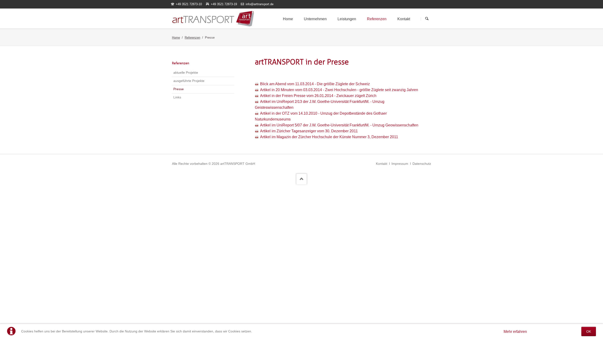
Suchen (427, 19)
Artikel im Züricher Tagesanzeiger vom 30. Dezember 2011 (309, 131)
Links (177, 97)
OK (588, 331)
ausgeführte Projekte (188, 81)
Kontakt (381, 163)
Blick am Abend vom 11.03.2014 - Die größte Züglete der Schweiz (315, 84)
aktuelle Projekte (185, 72)
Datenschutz (421, 163)
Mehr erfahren (515, 332)
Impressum (399, 163)
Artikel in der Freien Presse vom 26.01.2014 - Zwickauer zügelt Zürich (318, 96)
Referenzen (192, 37)
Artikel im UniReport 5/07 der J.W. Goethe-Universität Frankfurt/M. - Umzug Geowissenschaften (339, 125)
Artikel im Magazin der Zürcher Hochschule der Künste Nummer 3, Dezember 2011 (329, 137)
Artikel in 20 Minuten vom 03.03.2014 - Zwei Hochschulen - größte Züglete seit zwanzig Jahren (339, 90)
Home (176, 37)
